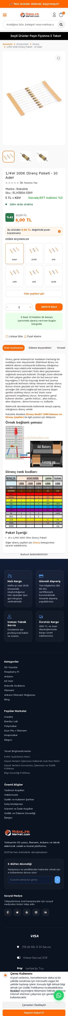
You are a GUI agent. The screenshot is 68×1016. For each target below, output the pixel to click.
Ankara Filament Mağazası (19, 694)
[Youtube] (26, 912)
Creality (8, 716)
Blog (7, 699)
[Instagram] (36, 912)
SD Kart (8, 680)
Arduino (8, 676)
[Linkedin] (45, 912)
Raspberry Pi (11, 671)
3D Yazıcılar (11, 667)
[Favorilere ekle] (58, 58)
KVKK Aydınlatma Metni (17, 756)
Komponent (23, 44)
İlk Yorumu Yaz (28, 182)
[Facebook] (8, 912)
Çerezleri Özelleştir (34, 1005)
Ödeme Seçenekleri (40, 347)
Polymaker (10, 725)
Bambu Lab (11, 721)
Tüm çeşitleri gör (34, 293)
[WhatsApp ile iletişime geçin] (59, 995)
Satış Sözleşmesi (13, 803)
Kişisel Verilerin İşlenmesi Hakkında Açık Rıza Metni (32, 761)
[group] (34, 98)
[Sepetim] (61, 15)
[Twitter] (17, 912)
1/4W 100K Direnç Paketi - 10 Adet (24, 47)
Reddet (15, 990)
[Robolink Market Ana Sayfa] (34, 833)
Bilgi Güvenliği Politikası (17, 772)
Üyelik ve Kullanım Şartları (19, 799)
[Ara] (61, 24)
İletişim (8, 817)
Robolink (22, 189)
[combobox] (34, 24)
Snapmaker (11, 735)
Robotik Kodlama (14, 685)
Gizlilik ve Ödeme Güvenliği (19, 813)
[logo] (29, 14)
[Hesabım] (54, 15)
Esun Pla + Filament (15, 730)
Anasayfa (8, 44)
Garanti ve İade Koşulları (18, 808)
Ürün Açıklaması (13, 347)
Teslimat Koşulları (14, 790)
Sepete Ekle (49, 306)
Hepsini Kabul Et (34, 1012)
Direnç (36, 44)
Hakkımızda (11, 794)
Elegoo (8, 739)
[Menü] (5, 15)
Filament (9, 690)
